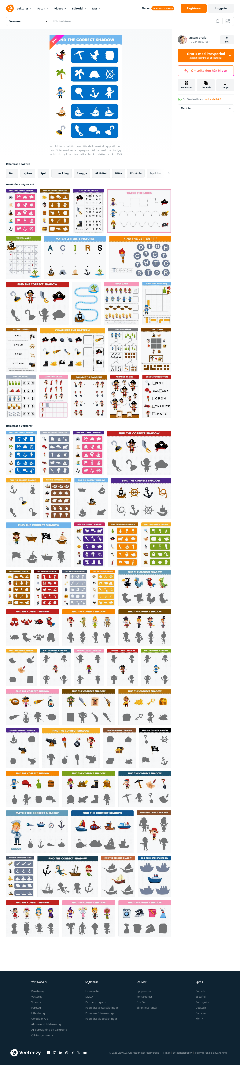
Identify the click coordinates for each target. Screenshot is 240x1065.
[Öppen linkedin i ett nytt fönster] (60, 1052)
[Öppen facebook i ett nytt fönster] (48, 1052)
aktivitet (101, 173)
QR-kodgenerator (42, 1035)
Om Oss (141, 1002)
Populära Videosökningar (101, 1018)
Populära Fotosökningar (100, 1013)
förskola (136, 173)
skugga (82, 173)
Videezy (36, 1002)
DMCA (89, 996)
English (200, 991)
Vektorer (22, 8)
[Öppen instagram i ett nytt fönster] (54, 1052)
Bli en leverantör (146, 1007)
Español (201, 996)
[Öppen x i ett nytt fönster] (78, 1052)
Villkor (166, 1052)
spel (43, 173)
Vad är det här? (213, 99)
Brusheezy (38, 991)
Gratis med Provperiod (206, 56)
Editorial (77, 8)
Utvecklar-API (39, 1018)
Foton (41, 8)
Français (201, 1013)
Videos (58, 8)
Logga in (221, 8)
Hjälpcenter (143, 991)
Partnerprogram (95, 1002)
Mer (94, 8)
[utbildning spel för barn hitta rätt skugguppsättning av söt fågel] (144, 588)
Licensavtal (92, 991)
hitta (118, 173)
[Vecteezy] (10, 8)
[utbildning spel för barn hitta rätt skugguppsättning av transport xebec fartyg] (118, 876)
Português (202, 1002)
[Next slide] (166, 173)
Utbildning (38, 1013)
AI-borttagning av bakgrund (49, 1029)
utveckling (61, 173)
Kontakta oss (144, 996)
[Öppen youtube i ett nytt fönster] (85, 1052)
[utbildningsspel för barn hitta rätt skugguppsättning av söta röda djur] (32, 627)
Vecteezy (36, 996)
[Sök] (218, 21)
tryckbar (155, 173)
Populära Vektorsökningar (101, 1007)
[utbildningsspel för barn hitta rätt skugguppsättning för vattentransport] (102, 831)
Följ (227, 41)
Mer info (185, 108)
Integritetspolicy (182, 1052)
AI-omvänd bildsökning (46, 1024)
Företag (36, 1007)
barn (12, 173)
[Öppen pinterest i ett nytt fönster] (66, 1052)
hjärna (28, 173)
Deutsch (201, 1007)
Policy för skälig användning (211, 1052)
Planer (146, 8)
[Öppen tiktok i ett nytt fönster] (72, 1052)
